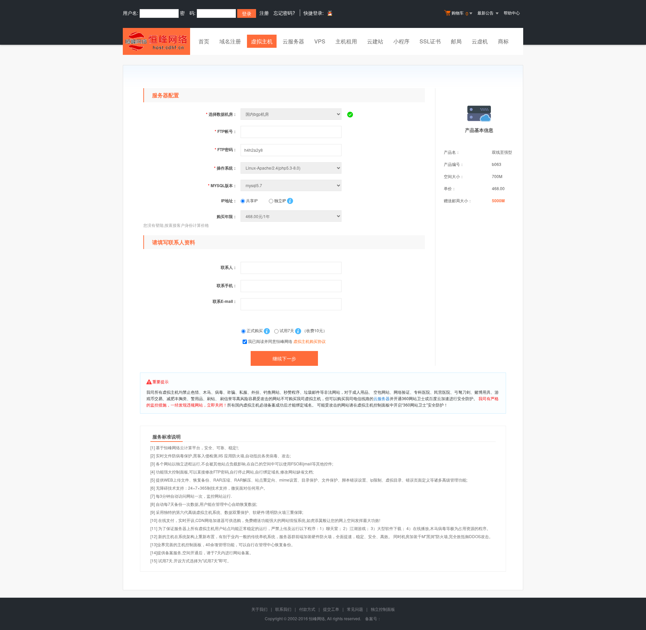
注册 (264, 12)
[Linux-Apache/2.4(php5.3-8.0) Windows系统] (292, 168)
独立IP (279, 200)
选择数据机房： (221, 114)
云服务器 (293, 41)
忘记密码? (284, 12)
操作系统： (225, 168)
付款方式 (307, 609)
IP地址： (229, 201)
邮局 (456, 41)
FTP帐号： (226, 131)
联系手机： (227, 285)
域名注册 (230, 41)
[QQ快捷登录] (329, 13)
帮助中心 (512, 12)
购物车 (460, 13)
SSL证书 (430, 41)
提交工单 (331, 609)
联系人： (229, 267)
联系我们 (283, 609)
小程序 (401, 41)
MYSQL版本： (222, 185)
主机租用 (346, 41)
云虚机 (480, 41)
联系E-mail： (225, 301)
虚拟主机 (262, 41)
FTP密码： (226, 149)
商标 (503, 41)
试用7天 (287, 330)
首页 (204, 41)
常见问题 (355, 609)
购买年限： (227, 216)
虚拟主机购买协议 (309, 341)
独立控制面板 (383, 609)
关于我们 (259, 609)
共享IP (251, 200)
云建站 (375, 41)
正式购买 (255, 330)
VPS (319, 41)
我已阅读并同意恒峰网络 (287, 341)
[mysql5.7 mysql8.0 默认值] (292, 185)
